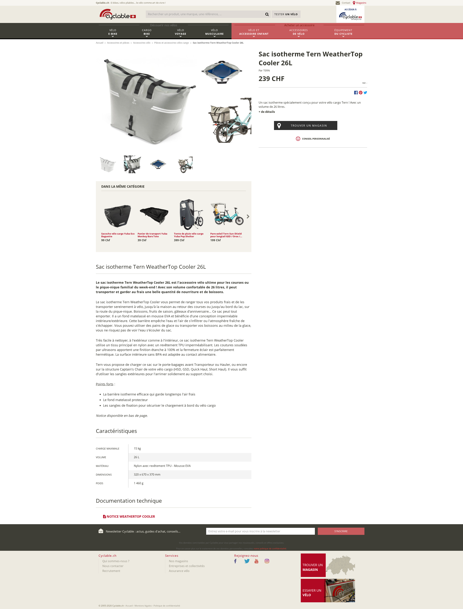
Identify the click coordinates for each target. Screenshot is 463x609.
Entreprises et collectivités (187, 566)
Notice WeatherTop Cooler (130, 516)
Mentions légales (143, 605)
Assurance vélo (179, 571)
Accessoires (298, 31)
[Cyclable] (117, 14)
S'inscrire (341, 531)
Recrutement (111, 571)
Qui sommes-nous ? (115, 561)
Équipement (343, 31)
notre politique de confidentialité (270, 548)
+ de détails (267, 112)
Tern (266, 70)
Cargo (147, 31)
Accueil (129, 605)
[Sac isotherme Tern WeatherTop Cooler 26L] (146, 100)
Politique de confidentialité (167, 605)
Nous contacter (113, 566)
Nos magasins (178, 561)
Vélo (112, 31)
